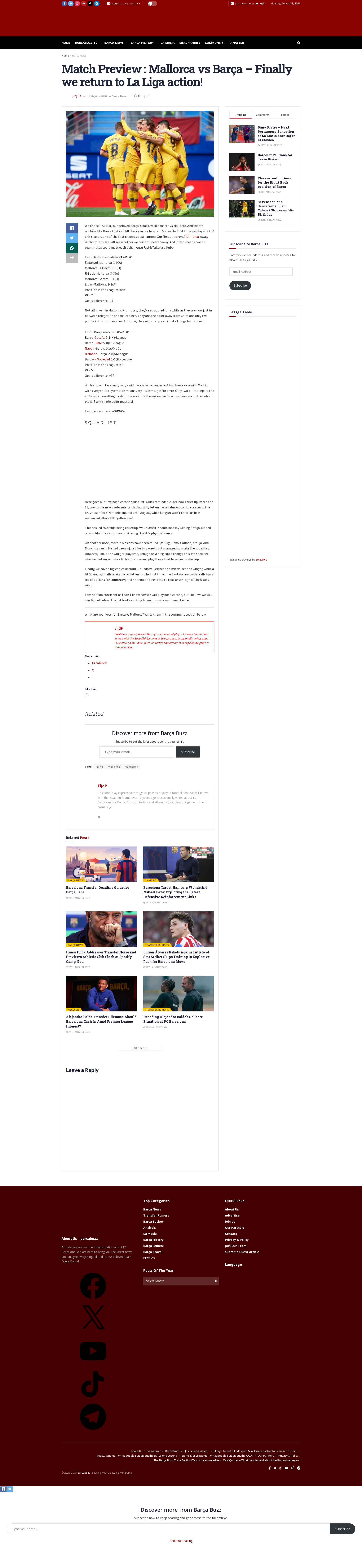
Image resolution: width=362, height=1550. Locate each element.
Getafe (99, 337)
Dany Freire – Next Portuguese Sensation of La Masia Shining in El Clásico (277, 133)
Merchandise (189, 43)
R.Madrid (91, 354)
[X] (93, 1333)
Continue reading (181, 1541)
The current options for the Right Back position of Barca (274, 182)
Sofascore (261, 559)
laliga (99, 767)
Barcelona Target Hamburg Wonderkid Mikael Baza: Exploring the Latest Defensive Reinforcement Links (175, 892)
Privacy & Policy (237, 1240)
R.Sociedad (102, 359)
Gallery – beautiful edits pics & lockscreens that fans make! (248, 1451)
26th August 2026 (156, 902)
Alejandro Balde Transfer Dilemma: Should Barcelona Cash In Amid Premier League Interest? (101, 1021)
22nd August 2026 (156, 1027)
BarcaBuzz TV (86, 43)
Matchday (131, 767)
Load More (140, 1048)
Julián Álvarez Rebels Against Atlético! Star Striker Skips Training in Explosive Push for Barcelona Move (176, 957)
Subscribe (188, 752)
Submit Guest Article (125, 3)
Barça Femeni (153, 1246)
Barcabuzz (84, 1472)
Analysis (237, 43)
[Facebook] (93, 1300)
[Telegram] (93, 1431)
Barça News (114, 43)
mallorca (114, 767)
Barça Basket (153, 1221)
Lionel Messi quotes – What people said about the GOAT (217, 1455)
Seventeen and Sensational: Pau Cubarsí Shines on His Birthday (276, 208)
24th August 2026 (79, 1031)
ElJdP (77, 96)
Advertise (232, 1215)
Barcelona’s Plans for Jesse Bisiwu (275, 157)
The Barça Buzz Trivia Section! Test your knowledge (186, 1460)
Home (66, 43)
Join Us (230, 1221)
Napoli (89, 348)
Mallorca (192, 236)
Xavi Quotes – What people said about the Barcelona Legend (261, 1460)
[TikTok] (93, 1399)
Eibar (98, 343)
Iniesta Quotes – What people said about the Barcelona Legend (137, 1455)
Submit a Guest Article (242, 1252)
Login (261, 3)
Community (214, 43)
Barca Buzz (154, 1451)
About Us (232, 1209)
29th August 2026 (79, 897)
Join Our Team (244, 3)
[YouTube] (93, 1366)
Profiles (149, 1258)
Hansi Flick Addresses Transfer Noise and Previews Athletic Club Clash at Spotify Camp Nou (101, 957)
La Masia (168, 43)
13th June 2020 (97, 96)
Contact (231, 1234)
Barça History (142, 43)
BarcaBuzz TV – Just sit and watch (186, 1451)
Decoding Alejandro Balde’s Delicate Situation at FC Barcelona (173, 1019)
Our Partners (234, 1228)
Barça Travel (152, 1252)
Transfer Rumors (157, 945)
